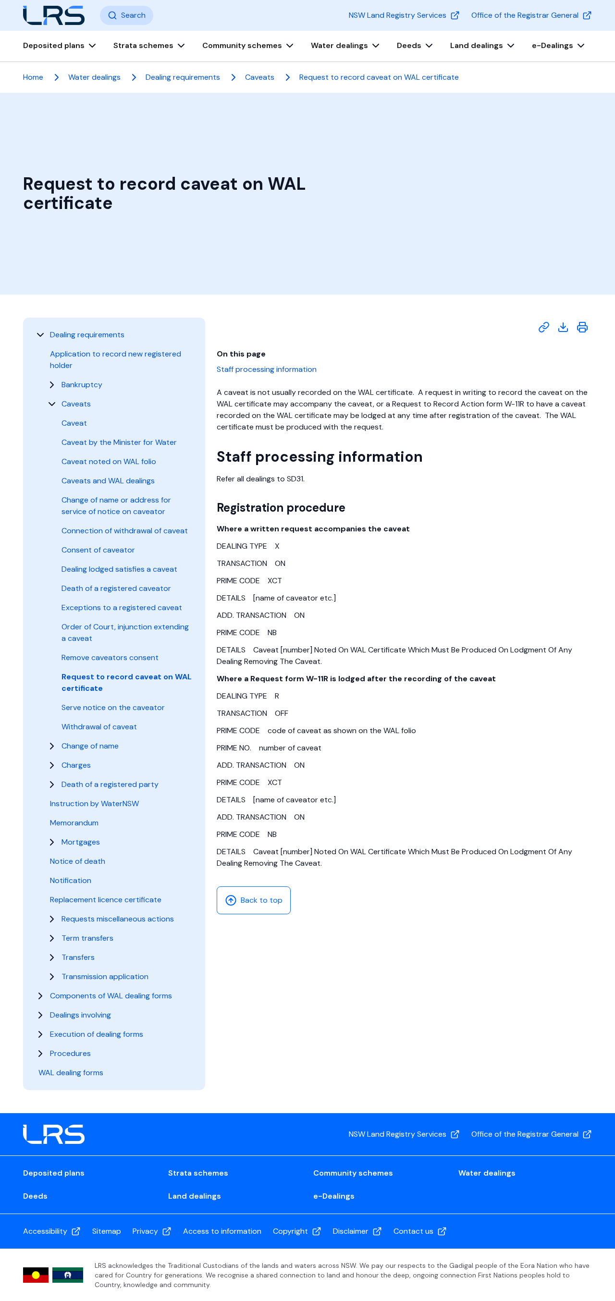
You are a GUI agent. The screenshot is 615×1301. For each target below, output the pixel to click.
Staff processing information (267, 369)
